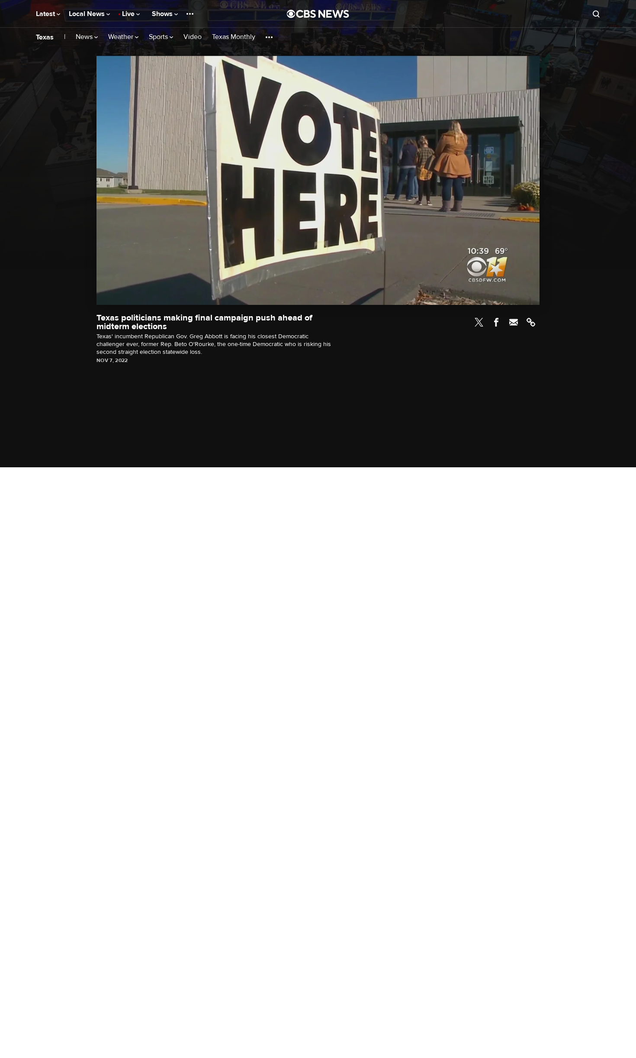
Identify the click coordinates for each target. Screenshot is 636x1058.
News (85, 37)
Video (192, 37)
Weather (121, 37)
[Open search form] (596, 14)
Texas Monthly (233, 37)
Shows (163, 13)
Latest (46, 13)
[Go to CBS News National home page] (318, 14)
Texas (45, 37)
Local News (87, 13)
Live (129, 14)
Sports (159, 37)
